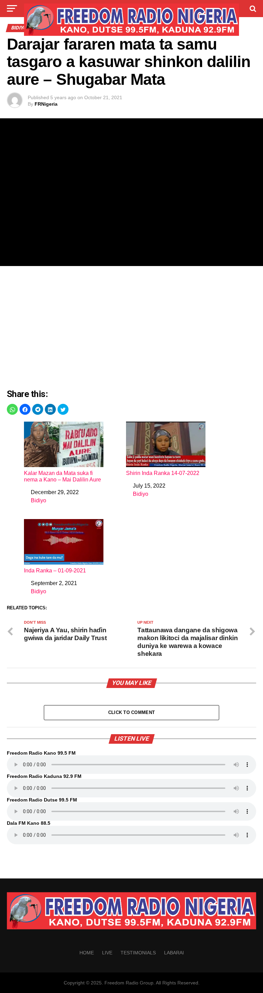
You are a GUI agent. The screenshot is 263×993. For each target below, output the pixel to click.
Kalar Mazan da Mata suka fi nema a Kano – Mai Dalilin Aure (62, 476)
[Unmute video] (131, 192)
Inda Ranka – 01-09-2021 (55, 570)
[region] (131, 327)
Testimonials (138, 952)
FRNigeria (46, 104)
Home (86, 952)
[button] (12, 409)
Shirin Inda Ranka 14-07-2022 (162, 473)
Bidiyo (38, 500)
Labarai (174, 952)
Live (107, 952)
